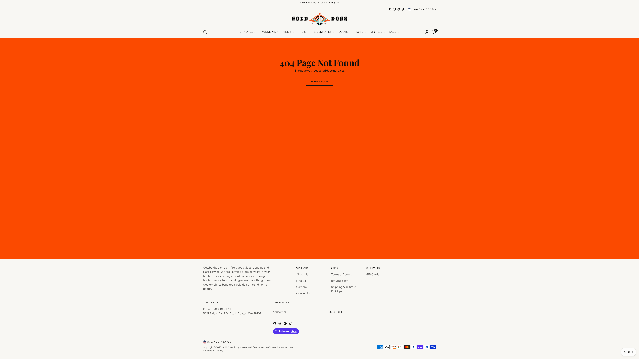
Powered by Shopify (213, 350)
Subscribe (336, 312)
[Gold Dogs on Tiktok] (403, 9)
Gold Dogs (227, 347)
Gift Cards (372, 274)
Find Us (301, 280)
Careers (301, 287)
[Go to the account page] (427, 32)
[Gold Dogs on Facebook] (390, 9)
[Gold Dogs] (319, 19)
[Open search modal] (205, 32)
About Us (302, 274)
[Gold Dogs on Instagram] (394, 9)
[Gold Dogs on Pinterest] (398, 9)
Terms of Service (342, 274)
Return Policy (339, 280)
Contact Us (303, 293)
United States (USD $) (423, 9)
